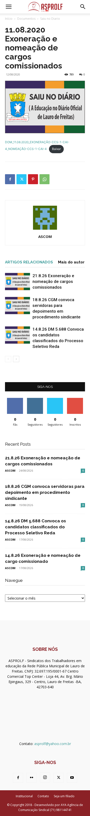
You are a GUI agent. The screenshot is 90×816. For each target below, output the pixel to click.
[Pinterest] (33, 179)
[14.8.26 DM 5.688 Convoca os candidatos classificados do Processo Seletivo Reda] (17, 335)
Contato (43, 796)
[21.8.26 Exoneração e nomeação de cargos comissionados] (17, 281)
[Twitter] (21, 179)
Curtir (15, 400)
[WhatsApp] (45, 179)
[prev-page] (8, 359)
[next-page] (16, 359)
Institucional (24, 796)
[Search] (83, 6)
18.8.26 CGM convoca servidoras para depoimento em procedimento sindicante (44, 492)
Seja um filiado (64, 796)
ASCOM (45, 236)
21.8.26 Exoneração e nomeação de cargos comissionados (53, 281)
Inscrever (75, 400)
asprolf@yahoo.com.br (52, 743)
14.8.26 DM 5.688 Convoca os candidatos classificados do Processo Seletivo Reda (35, 526)
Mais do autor (71, 262)
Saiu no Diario (50, 18)
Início (8, 18)
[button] (8, 6)
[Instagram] (45, 778)
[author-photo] (45, 229)
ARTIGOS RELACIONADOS (29, 262)
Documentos (26, 18)
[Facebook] (10, 179)
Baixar (56, 149)
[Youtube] (72, 778)
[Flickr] (31, 778)
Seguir (35, 400)
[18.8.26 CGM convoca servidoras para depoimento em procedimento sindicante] (17, 305)
